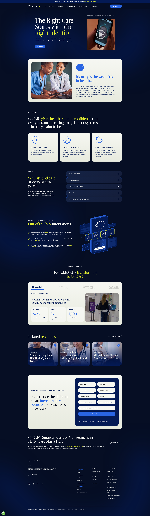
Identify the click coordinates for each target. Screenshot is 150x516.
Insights (79, 489)
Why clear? (81, 466)
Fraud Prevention (110, 484)
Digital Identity (110, 476)
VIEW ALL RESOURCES (114, 336)
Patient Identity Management (113, 495)
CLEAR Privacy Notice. (103, 421)
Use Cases (79, 477)
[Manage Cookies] (3, 513)
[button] (60, 6)
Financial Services (96, 471)
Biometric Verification (111, 474)
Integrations (79, 480)
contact (95, 483)
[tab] (37, 287)
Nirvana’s (36, 240)
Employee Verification (111, 482)
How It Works (80, 475)
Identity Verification (111, 490)
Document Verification (112, 479)
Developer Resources (82, 492)
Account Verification (111, 468)
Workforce (94, 479)
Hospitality (94, 476)
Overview (79, 472)
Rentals (93, 474)
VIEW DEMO (40, 46)
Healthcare (94, 468)
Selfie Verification (111, 498)
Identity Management (111, 487)
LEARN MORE (33, 474)
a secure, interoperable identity (74, 446)
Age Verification (110, 471)
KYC (108, 492)
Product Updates (81, 483)
